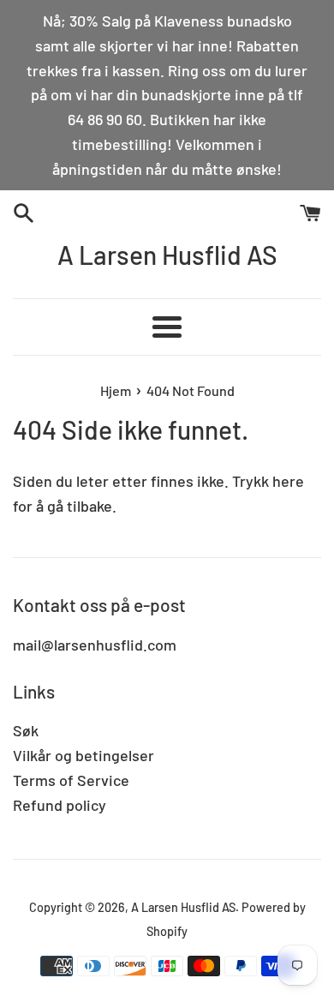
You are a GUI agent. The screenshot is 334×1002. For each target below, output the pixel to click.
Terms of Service (71, 780)
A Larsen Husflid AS (167, 254)
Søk (26, 730)
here (288, 480)
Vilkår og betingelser (83, 755)
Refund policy (59, 804)
